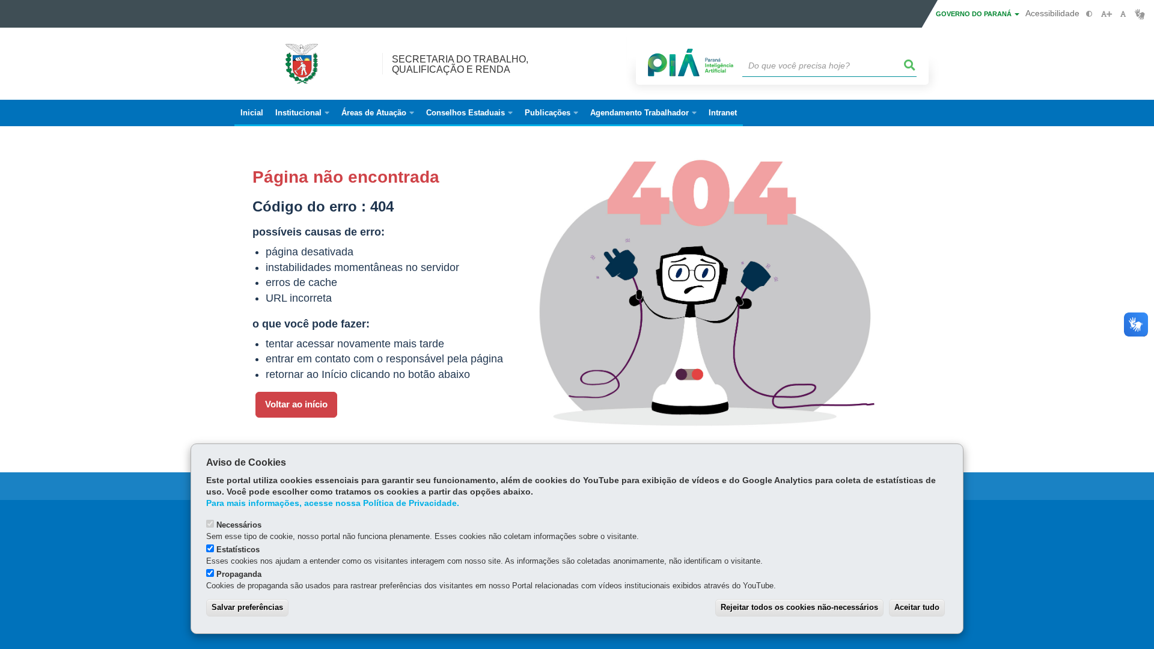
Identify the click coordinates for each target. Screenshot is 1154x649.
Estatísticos (238, 549)
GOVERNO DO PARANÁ (974, 13)
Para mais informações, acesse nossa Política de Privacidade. (332, 503)
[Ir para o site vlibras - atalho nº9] (1140, 14)
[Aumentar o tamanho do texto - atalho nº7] (1106, 14)
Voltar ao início (296, 404)
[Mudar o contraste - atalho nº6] (1089, 14)
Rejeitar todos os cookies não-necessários (799, 607)
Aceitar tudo (916, 607)
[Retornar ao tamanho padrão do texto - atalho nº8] (1123, 14)
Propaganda (238, 574)
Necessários (238, 524)
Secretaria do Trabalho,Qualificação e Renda (460, 64)
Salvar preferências (247, 607)
